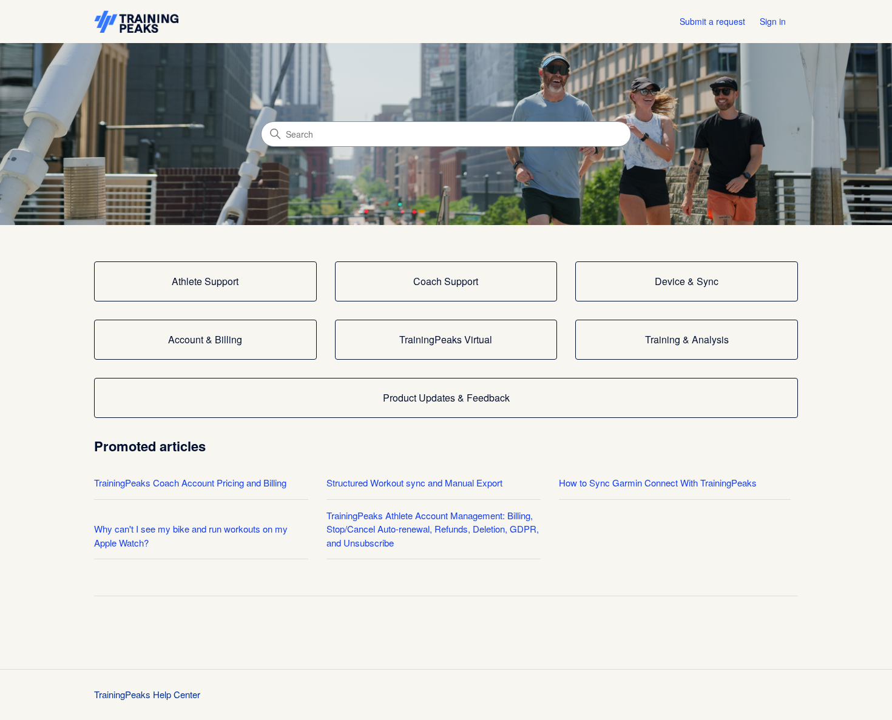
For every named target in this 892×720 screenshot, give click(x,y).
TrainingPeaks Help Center (147, 694)
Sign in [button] (773, 21)
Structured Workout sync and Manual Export (414, 482)
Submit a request (712, 21)
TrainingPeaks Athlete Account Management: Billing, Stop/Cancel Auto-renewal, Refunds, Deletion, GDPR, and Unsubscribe (432, 529)
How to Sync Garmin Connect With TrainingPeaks (658, 482)
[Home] (136, 21)
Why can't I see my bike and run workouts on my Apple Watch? (191, 535)
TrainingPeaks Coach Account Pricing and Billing (190, 482)
